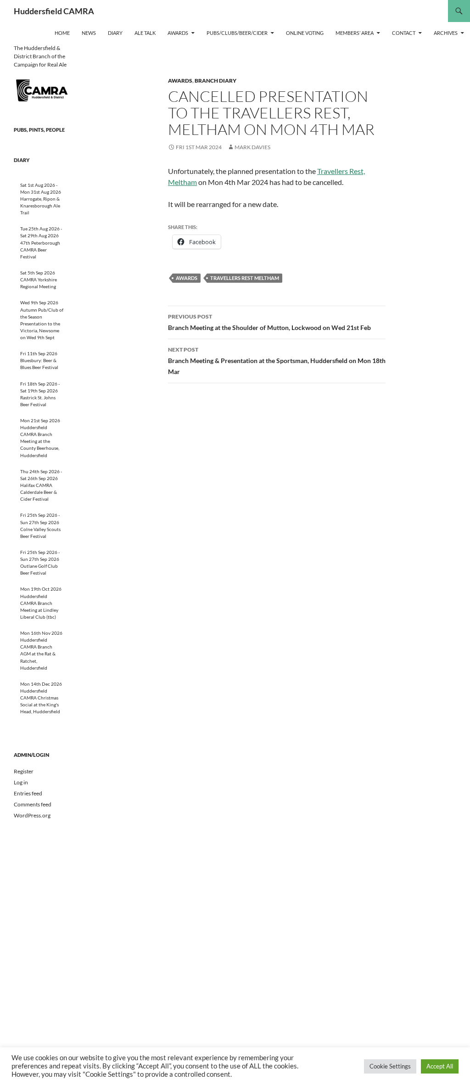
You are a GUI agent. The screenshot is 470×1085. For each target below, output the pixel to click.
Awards (178, 33)
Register (24, 771)
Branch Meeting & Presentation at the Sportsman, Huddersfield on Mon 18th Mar (277, 360)
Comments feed (32, 804)
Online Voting (305, 33)
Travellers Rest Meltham (244, 278)
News (89, 33)
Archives (446, 33)
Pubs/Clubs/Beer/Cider (237, 33)
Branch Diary (215, 80)
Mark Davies (252, 147)
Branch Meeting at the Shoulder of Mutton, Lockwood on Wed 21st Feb (269, 322)
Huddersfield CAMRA (54, 11)
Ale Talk (145, 33)
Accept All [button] (439, 1066)
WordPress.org (32, 815)
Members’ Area (355, 33)
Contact (403, 33)
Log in (21, 782)
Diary (115, 33)
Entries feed (28, 793)
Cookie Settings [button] (390, 1066)
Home (62, 33)
